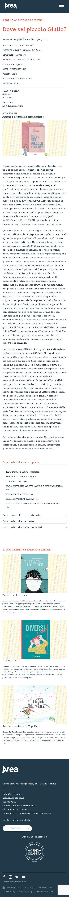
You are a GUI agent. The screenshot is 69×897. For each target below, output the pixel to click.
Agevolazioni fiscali (44, 892)
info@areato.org (12, 794)
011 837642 (9, 801)
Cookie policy (8, 892)
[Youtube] (23, 877)
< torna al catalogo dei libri (22, 20)
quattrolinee (19, 882)
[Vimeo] (16, 877)
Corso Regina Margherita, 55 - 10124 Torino (29, 783)
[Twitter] (10, 877)
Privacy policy (25, 892)
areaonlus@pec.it (13, 798)
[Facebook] (4, 877)
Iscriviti (16, 828)
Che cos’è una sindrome (39, 238)
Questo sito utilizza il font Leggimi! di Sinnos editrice (29, 888)
